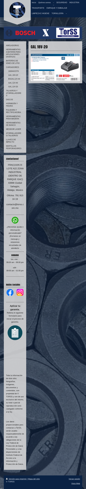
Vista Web (75, 483)
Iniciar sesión (74, 479)
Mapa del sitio (34, 479)
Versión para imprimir (17, 479)
